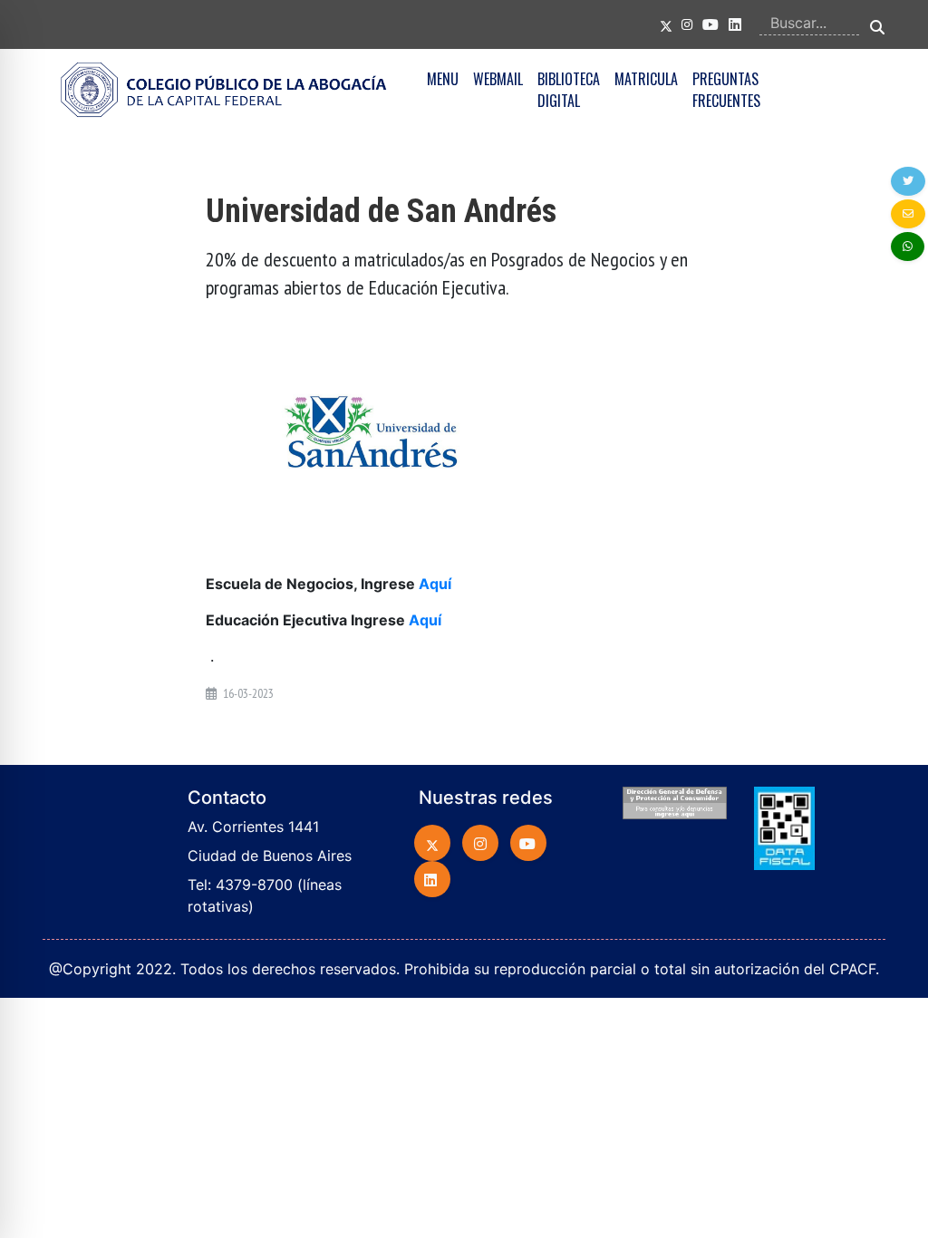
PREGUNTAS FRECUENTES (726, 89)
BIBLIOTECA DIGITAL (568, 89)
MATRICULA (646, 79)
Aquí (435, 584)
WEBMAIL (498, 79)
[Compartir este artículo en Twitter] (908, 181)
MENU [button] (443, 79)
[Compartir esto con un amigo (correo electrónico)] (908, 213)
